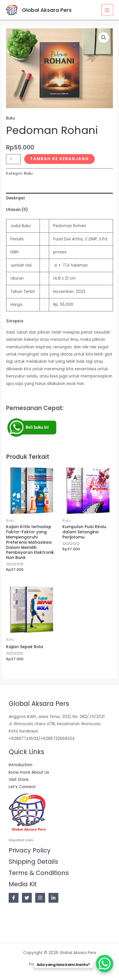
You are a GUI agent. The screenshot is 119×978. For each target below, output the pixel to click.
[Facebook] (13, 898)
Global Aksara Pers (47, 10)
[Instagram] (40, 898)
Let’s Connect (22, 787)
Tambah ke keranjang (59, 159)
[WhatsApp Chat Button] (104, 963)
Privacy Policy (30, 850)
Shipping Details (33, 861)
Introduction (20, 765)
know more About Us (29, 772)
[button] (103, 37)
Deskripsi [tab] (15, 198)
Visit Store (19, 779)
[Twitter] (27, 898)
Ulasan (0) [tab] (17, 209)
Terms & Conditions (39, 873)
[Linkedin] (53, 898)
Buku (10, 118)
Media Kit (23, 884)
